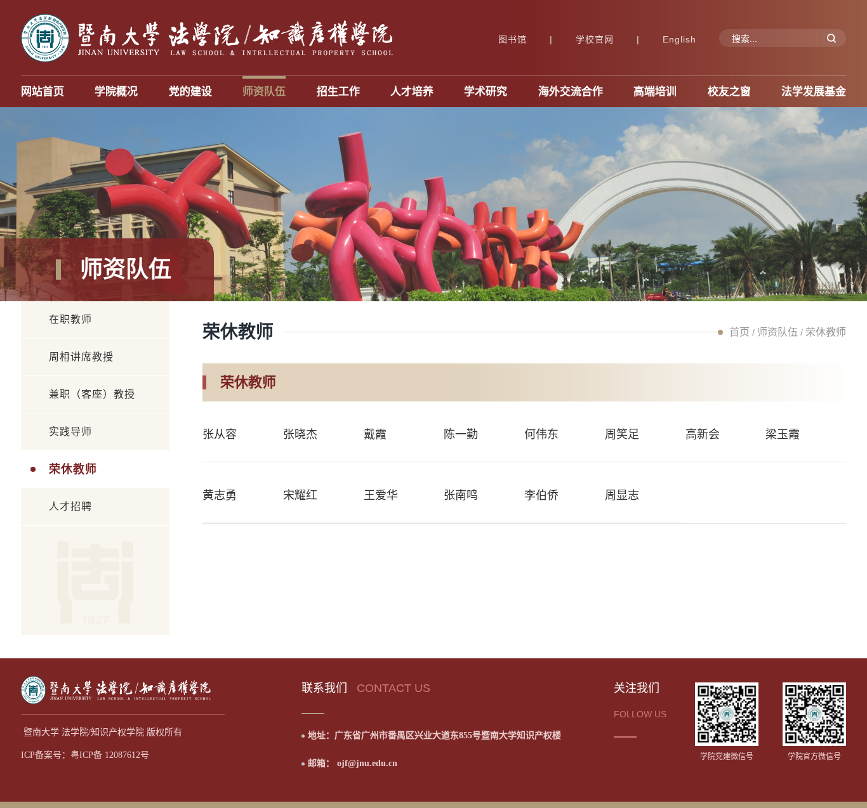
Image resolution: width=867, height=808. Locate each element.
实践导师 (70, 431)
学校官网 (595, 39)
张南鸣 (461, 495)
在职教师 (70, 319)
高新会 (702, 434)
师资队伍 (777, 332)
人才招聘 (70, 506)
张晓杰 (300, 434)
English (679, 39)
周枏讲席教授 (81, 356)
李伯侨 (541, 495)
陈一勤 (461, 434)
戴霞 (375, 434)
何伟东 (541, 434)
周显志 (622, 495)
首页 (739, 332)
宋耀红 (300, 495)
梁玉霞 (782, 434)
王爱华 (381, 495)
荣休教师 (73, 469)
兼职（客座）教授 (92, 394)
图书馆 (512, 39)
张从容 (219, 434)
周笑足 (622, 434)
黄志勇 (219, 495)
